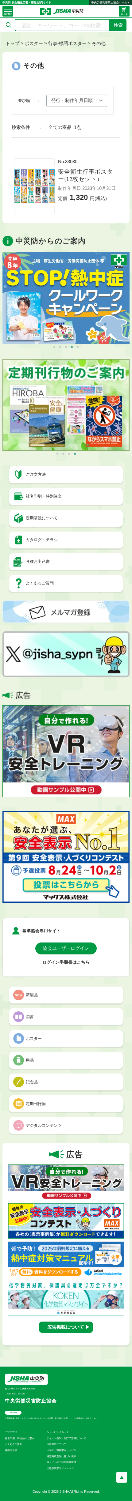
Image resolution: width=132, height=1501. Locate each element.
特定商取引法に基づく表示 (61, 1456)
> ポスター (32, 43)
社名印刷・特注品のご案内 (19, 1438)
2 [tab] (60, 347)
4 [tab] (72, 347)
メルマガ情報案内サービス (61, 1450)
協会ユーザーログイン (66, 948)
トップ (12, 43)
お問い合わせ (13, 1412)
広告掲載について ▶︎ (68, 1327)
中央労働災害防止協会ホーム (109, 2)
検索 (118, 25)
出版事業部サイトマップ (60, 1468)
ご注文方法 (11, 1432)
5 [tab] (78, 347)
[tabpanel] (66, 298)
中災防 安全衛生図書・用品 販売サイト (26, 2)
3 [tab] (66, 347)
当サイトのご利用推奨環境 (61, 1462)
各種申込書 (11, 1450)
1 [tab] (54, 347)
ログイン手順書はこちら (66, 962)
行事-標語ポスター (67, 43)
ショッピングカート (58, 1432)
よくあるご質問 (13, 1444)
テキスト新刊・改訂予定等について (66, 1438)
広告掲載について (56, 1444)
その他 (99, 43)
